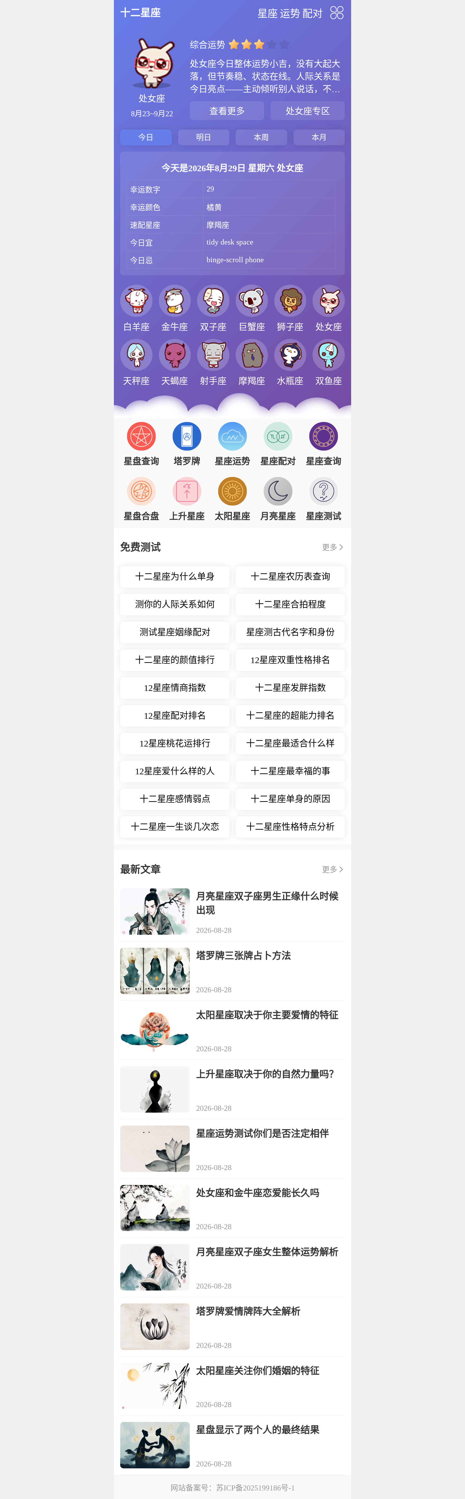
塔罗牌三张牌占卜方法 (243, 955)
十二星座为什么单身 (175, 577)
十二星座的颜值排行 (175, 660)
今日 (145, 137)
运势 (290, 13)
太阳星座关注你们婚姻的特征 (257, 1370)
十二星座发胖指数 (290, 688)
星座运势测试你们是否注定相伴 (262, 1133)
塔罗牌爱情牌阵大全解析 (248, 1311)
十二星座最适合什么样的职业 (290, 746)
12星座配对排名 (175, 716)
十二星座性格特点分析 (290, 827)
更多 (329, 547)
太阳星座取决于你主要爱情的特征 (267, 1015)
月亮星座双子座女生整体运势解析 (267, 1252)
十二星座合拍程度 (290, 604)
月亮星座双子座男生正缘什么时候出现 (267, 903)
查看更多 (227, 111)
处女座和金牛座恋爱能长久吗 (257, 1193)
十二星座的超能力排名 (290, 716)
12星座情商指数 (175, 688)
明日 (203, 137)
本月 (319, 137)
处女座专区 (308, 111)
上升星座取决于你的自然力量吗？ (267, 1074)
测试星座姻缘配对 (175, 632)
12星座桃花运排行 (175, 743)
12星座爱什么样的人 (175, 771)
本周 (261, 137)
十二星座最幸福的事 (290, 771)
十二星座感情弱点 (175, 799)
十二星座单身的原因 (290, 799)
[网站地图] (337, 13)
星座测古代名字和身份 (290, 632)
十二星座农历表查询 (290, 577)
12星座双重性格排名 (290, 660)
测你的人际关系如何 (175, 604)
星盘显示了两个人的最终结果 (257, 1429)
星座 (267, 13)
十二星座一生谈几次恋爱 (175, 830)
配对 (312, 13)
